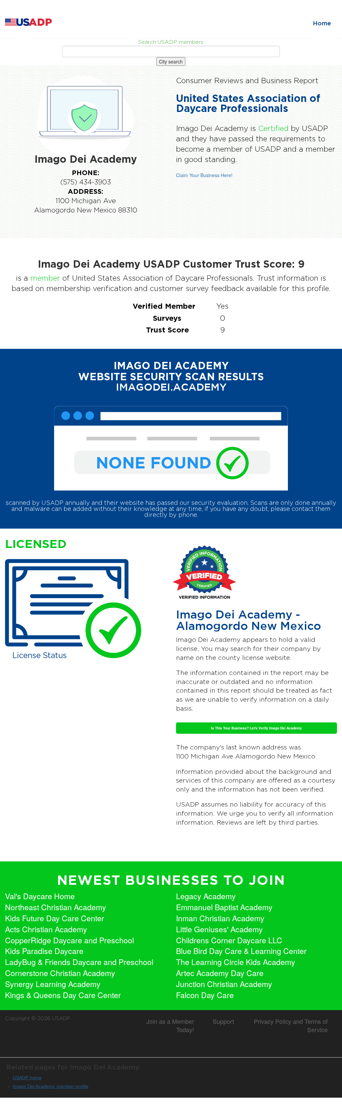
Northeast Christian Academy (55, 907)
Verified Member (164, 306)
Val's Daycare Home (40, 896)
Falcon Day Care (205, 995)
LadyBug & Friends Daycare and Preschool (79, 962)
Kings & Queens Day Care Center (63, 995)
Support (223, 1021)
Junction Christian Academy (224, 984)
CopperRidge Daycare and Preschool (69, 940)
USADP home (27, 1077)
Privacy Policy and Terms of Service (291, 1025)
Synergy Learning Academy (53, 984)
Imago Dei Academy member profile (51, 1086)
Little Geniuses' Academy (219, 929)
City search (171, 61)
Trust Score (167, 329)
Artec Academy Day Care (220, 973)
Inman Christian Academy (220, 918)
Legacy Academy (206, 896)
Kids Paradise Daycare (44, 951)
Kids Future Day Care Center (54, 918)
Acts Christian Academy (46, 929)
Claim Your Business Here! (204, 175)
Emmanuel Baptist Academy (224, 907)
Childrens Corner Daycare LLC (229, 940)
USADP (61, 1018)
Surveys (167, 318)
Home (322, 23)
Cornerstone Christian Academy (60, 973)
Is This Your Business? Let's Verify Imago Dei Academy (256, 728)
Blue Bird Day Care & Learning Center (241, 951)
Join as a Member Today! (170, 1025)
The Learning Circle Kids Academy (235, 962)
